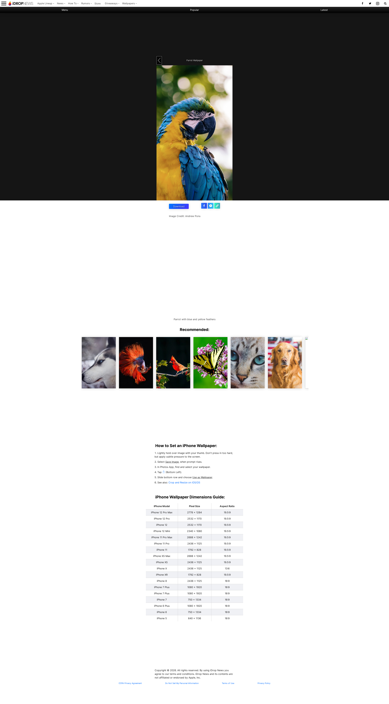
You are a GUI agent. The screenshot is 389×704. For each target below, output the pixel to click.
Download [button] (178, 206)
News (60, 3)
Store (98, 3)
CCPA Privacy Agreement (130, 683)
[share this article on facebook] (204, 206)
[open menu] (4, 3)
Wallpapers (128, 3)
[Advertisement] (194, 34)
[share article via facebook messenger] (210, 206)
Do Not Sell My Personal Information (182, 683)
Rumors (85, 3)
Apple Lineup (44, 3)
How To (72, 3)
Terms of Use (228, 683)
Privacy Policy (264, 683)
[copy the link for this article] (217, 206)
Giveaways (111, 3)
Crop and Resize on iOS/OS (184, 482)
